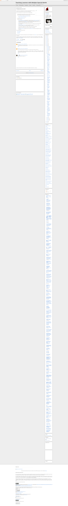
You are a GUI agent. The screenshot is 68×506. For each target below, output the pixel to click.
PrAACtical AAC (48, 203)
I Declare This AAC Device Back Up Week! (48, 77)
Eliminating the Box (48, 274)
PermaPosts (26, 5)
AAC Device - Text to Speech (48, 96)
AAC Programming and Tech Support (48, 133)
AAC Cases (47, 127)
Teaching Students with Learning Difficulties (48, 244)
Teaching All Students (47, 369)
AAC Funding (47, 130)
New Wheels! (47, 366)
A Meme (48, 111)
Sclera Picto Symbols (18, 499)
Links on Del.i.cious (48, 62)
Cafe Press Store (47, 31)
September (48, 49)
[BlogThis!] (22, 39)
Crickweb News (48, 423)
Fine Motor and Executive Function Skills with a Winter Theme (49, 313)
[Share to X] (23, 39)
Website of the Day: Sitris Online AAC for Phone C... (48, 99)
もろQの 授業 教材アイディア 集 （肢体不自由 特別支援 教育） (48, 216)
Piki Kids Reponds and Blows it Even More (48, 72)
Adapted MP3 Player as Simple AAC (48, 110)
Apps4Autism (48, 419)
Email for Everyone (48, 146)
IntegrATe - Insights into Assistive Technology (48, 426)
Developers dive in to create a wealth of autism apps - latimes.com (48, 421)
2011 (47, 42)
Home (17, 5)
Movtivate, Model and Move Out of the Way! (49, 160)
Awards (30, 5)
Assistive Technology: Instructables (48, 307)
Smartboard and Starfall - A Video (48, 82)
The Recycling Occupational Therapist (48, 267)
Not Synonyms (47, 396)
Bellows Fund (31, 28)
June (47, 52)
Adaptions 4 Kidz (48, 319)
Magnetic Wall (47, 403)
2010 (47, 43)
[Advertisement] (24, 74)
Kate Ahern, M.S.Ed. (30, 484)
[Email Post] (20, 39)
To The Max (47, 227)
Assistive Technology (49, 250)
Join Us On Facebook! (48, 317)
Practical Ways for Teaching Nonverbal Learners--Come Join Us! (48, 258)
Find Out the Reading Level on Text (48, 87)
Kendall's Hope (48, 385)
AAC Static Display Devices (49, 138)
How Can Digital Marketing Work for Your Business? (48, 238)
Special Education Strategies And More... (48, 342)
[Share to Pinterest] (24, 39)
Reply (18, 46)
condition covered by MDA (36, 20)
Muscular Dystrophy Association (21, 20)
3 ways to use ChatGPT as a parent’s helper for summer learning (48, 225)
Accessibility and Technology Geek (48, 236)
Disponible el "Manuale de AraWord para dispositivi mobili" (48, 335)
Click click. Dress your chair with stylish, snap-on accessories (48, 263)
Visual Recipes (47, 184)
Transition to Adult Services (49, 183)
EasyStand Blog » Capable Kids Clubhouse (48, 431)
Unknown (19, 48)
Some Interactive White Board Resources (48, 113)
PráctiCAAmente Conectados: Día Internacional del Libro (48, 204)
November (48, 47)
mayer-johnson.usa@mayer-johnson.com (21, 491)
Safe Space (47, 346)
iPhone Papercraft (48, 248)
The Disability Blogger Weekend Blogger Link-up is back (49, 229)
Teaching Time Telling (48, 182)
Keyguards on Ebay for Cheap (48, 102)
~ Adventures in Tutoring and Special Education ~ (48, 402)
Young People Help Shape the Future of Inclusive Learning (48, 201)
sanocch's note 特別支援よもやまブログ (48, 382)
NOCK (19, 23)
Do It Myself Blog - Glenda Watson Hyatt (48, 301)
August (48, 50)
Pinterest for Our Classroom (47, 167)
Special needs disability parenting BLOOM (48, 262)
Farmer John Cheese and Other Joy (48, 395)
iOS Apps (34, 5)
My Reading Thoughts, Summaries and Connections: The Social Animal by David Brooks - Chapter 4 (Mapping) (49, 276)
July (47, 51)
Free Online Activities (48, 152)
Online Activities (38, 5)
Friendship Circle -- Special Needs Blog (48, 297)
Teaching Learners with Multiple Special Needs (31, 2)
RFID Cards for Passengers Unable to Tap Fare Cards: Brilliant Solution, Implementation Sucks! (48, 303)
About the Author (21, 5)
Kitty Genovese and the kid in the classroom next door (48, 362)
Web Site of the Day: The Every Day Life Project (48, 64)
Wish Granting (48, 55)
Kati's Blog (47, 351)
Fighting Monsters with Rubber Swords (48, 345)
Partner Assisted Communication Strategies (48, 287)
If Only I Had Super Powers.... (48, 412)
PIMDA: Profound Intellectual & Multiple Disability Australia (49, 375)
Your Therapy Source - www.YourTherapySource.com (48, 311)
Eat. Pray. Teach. (48, 326)
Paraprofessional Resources (47, 163)
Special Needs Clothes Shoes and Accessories (48, 176)
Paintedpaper (48, 348)
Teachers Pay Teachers (48, 32)
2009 (47, 44)
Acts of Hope (47, 213)
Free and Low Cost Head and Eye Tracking (48, 149)
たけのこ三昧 (47, 241)
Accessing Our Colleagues (48, 54)
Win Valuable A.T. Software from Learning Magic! (48, 68)
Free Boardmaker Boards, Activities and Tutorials (48, 151)
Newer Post (17, 70)
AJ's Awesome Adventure (48, 338)
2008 (47, 45)
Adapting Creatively (48, 257)
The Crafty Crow (48, 354)
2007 (47, 121)
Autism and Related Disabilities (48, 144)
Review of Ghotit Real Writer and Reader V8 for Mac (48, 272)
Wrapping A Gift (48, 255)
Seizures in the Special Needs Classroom (48, 171)
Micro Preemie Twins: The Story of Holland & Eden (48, 365)
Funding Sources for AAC (48, 57)
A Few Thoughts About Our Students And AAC (48, 90)
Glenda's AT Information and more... (48, 285)
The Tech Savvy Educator (48, 231)
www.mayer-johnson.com (20, 492)
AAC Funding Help (21, 40)
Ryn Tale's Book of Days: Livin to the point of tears (48, 212)
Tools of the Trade (48, 398)
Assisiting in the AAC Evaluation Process (48, 104)
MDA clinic (26, 21)
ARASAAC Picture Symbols (18, 493)
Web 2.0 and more (48, 74)
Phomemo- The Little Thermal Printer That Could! (48, 251)
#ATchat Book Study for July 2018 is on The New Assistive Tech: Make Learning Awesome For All (48, 281)
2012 (47, 41)
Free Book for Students (48, 108)
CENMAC (47, 199)
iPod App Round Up (48, 156)
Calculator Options (48, 145)
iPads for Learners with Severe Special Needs (48, 155)
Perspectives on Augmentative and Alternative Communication (48, 358)
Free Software (47, 153)
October (48, 48)
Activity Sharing (48, 106)
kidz (46, 405)
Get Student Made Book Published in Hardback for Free (48, 93)
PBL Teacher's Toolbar (48, 115)
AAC (18, 40)
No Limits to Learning (49, 329)
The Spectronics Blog (49, 270)
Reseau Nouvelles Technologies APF (48, 428)
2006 (47, 122)
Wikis (46, 185)
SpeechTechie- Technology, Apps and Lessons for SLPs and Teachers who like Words (48, 208)
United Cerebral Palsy (22, 28)
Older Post (42, 70)
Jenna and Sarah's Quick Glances (48, 85)
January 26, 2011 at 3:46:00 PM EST (24, 48)
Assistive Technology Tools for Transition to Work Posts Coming (48, 331)
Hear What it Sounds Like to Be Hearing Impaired (48, 59)
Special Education (48, 175)
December (48, 46)
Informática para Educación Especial (48, 333)
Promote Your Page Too (48, 440)
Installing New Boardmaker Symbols (48, 80)
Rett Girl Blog (48, 293)
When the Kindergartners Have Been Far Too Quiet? (48, 233)
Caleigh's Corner (48, 424)
